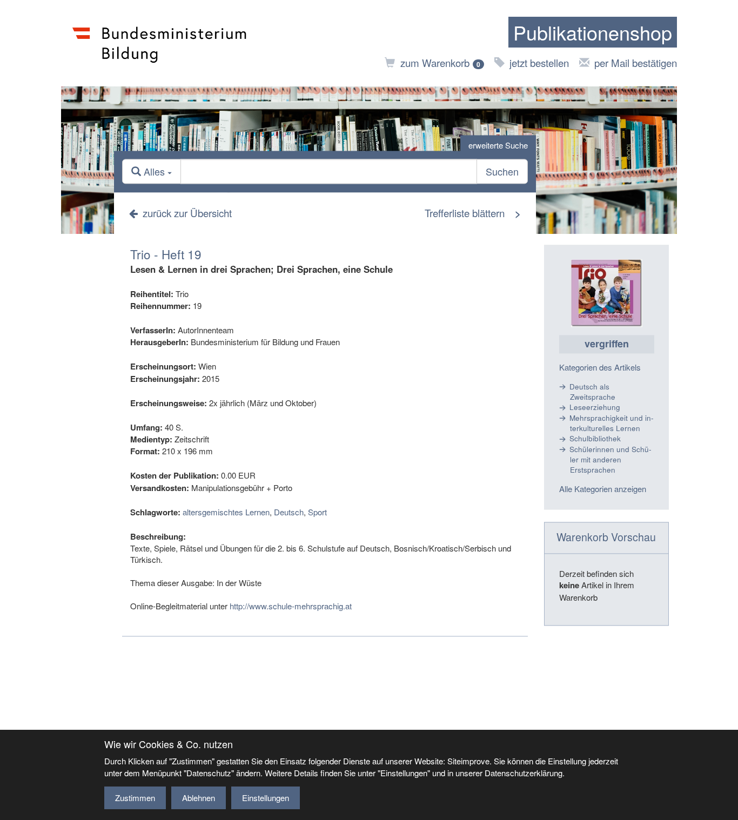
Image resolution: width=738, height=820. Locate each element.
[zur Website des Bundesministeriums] (159, 43)
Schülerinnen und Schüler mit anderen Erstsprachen (610, 459)
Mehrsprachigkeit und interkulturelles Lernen (611, 423)
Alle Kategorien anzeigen (602, 489)
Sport (317, 511)
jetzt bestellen (539, 62)
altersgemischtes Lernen (226, 511)
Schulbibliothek (595, 439)
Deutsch (289, 511)
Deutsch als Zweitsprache (592, 391)
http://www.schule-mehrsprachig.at (291, 605)
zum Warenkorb (440, 62)
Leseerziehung (594, 407)
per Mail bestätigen (635, 62)
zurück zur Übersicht (187, 212)
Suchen (502, 172)
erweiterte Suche (498, 145)
